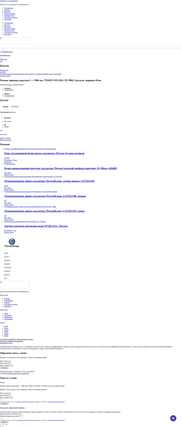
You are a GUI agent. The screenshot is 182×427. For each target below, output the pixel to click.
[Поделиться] (5, 424)
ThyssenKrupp (9, 96)
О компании (8, 8)
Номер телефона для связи (9, 416)
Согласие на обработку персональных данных (16, 339)
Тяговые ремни (9, 14)
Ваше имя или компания (9, 414)
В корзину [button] (8, 162)
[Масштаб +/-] (1, 424)
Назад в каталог (5, 140)
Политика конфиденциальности (11, 341)
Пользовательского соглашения (17, 373)
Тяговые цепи (9, 16)
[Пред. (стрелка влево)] (1, 426)
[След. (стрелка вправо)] (3, 426)
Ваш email (4, 363)
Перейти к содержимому (9, 1)
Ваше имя (3, 361)
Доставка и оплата (10, 17)
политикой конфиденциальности (56, 401)
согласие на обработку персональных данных (27, 401)
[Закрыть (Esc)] (7, 424)
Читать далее (8, 175)
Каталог (7, 10)
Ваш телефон (5, 365)
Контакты (7, 19)
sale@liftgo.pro (5, 55)
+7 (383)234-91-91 (6, 52)
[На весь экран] (3, 424)
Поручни (7, 12)
